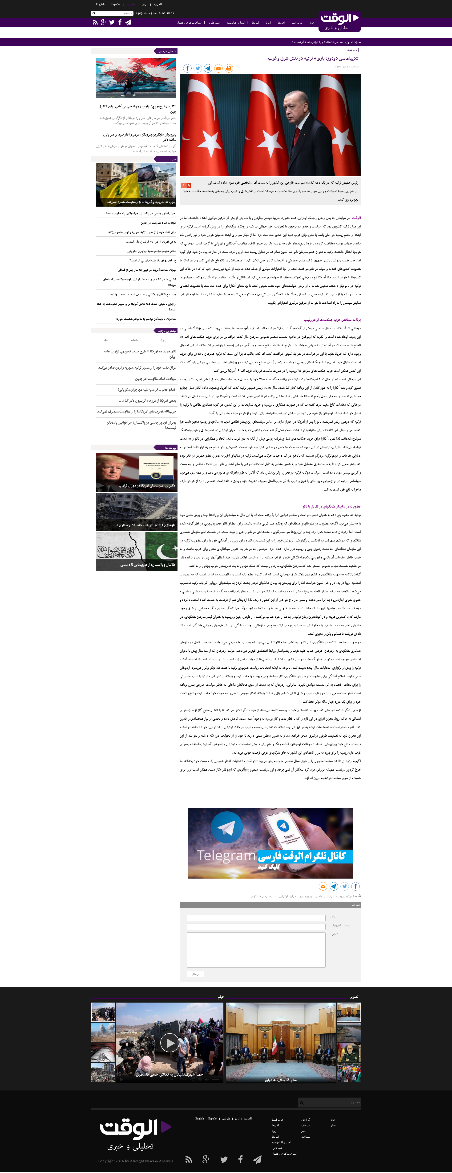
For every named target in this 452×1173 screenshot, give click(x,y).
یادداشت (306, 1125)
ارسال (195, 974)
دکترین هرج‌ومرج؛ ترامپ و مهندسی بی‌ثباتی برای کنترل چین (137, 109)
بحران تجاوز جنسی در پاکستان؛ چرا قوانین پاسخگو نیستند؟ (141, 213)
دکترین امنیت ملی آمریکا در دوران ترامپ (147, 485)
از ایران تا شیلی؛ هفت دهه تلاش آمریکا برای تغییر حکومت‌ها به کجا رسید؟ (136, 307)
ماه (106, 340)
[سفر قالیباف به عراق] (349, 1012)
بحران (293, 896)
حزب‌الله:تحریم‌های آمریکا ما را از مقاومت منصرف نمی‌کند (141, 202)
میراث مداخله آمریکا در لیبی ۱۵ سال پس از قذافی (147, 270)
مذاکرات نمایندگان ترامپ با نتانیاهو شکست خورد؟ (146, 319)
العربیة (158, 4)
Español (115, 4)
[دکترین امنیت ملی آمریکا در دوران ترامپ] (137, 472)
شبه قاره (214, 22)
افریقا (281, 22)
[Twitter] (224, 1160)
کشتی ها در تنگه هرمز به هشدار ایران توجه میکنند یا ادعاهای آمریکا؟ (139, 282)
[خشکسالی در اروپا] (349, 1032)
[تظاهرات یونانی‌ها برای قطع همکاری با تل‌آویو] (349, 1072)
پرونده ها (170, 448)
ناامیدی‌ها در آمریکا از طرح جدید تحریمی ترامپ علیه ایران (140, 354)
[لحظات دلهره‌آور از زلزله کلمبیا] (103, 1072)
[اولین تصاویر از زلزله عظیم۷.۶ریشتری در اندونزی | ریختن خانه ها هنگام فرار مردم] (103, 1052)
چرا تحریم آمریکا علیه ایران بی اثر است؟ (152, 260)
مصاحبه (305, 1136)
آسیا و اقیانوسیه (235, 22)
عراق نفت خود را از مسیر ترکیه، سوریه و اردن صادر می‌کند (142, 232)
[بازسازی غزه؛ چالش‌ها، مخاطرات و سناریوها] (137, 512)
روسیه (340, 896)
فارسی (131, 4)
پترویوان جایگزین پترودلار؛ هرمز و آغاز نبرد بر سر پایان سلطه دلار (139, 137)
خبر (174, 159)
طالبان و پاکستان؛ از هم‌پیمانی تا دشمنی (147, 565)
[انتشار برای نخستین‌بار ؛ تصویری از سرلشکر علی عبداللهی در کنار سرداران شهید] (349, 1052)
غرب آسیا (297, 22)
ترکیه (349, 896)
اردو (144, 4)
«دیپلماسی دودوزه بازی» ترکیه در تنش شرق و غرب (313, 58)
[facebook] (257, 1160)
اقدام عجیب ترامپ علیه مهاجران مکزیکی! (151, 251)
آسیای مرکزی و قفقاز (189, 22)
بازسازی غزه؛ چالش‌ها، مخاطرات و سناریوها (145, 525)
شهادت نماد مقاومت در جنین (344, 42)
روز (163, 340)
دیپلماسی (320, 896)
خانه (312, 22)
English (100, 4)
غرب (331, 896)
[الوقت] (340, 22)
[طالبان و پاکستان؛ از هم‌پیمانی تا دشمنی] (137, 551)
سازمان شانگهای (261, 896)
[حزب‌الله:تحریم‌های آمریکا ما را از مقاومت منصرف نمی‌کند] (136, 185)
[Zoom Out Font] (183, 186)
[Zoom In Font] (188, 186)
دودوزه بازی (306, 896)
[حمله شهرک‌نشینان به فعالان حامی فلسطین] (103, 1012)
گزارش (305, 1119)
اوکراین (283, 896)
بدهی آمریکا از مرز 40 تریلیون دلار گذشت (151, 241)
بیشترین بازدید (167, 331)
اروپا (268, 22)
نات (275, 896)
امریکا (255, 22)
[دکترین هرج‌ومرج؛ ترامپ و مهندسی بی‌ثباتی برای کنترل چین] (136, 78)
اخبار (333, 1125)
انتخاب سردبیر (167, 51)
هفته (134, 340)
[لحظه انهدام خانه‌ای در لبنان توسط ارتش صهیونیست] (103, 1032)
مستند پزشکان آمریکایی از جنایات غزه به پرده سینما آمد (143, 294)
